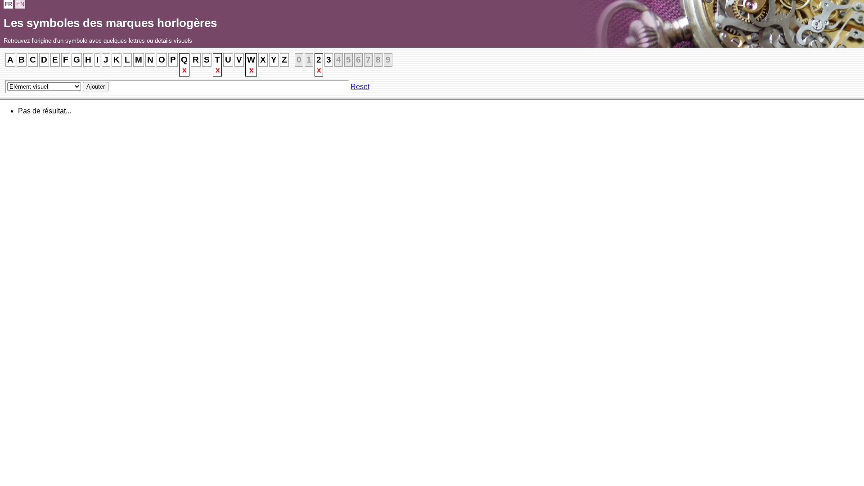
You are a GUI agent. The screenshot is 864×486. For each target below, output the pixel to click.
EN (20, 4)
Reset (360, 86)
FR (8, 4)
